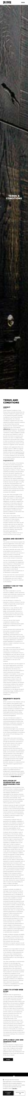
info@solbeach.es (8, 460)
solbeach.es (6, 429)
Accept (8, 1059)
